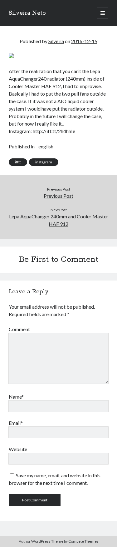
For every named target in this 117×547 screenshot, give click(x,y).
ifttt (18, 162)
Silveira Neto (27, 13)
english (45, 146)
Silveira (56, 41)
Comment (19, 329)
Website (18, 449)
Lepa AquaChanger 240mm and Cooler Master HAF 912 (58, 220)
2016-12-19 (84, 41)
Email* (16, 423)
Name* (16, 397)
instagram (43, 162)
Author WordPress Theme (41, 541)
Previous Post (58, 196)
